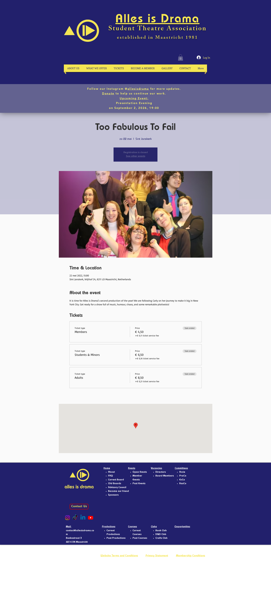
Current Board (116, 480)
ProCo (182, 476)
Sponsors (113, 495)
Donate (108, 93)
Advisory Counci (117, 487)
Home (107, 468)
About (111, 472)
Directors (160, 472)
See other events (135, 156)
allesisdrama (138, 89)
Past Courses (140, 538)
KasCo (182, 483)
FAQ (110, 476)
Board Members (164, 476)
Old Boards (114, 483)
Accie (182, 472)
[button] (180, 57)
